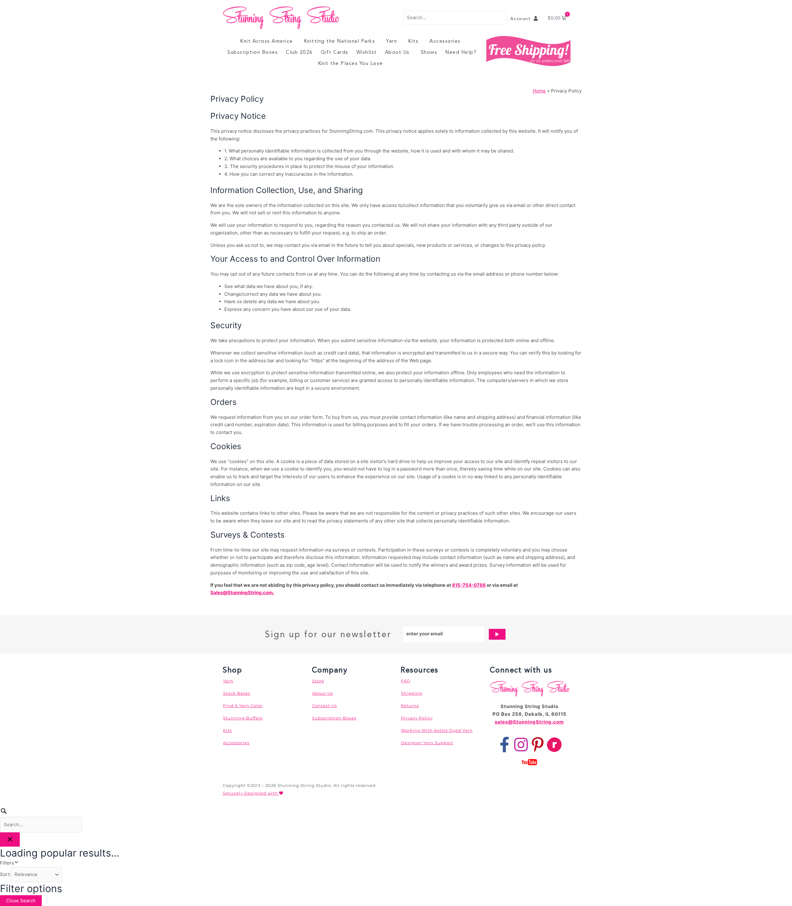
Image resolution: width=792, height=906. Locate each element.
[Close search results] (10, 839)
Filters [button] (15, 862)
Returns (410, 705)
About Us (397, 52)
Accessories (445, 41)
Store (318, 680)
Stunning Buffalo (243, 717)
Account (522, 18)
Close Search (21, 901)
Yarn (391, 41)
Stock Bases (236, 693)
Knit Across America (266, 41)
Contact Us (324, 705)
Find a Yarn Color (243, 705)
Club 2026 (299, 52)
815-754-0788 (469, 585)
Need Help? (460, 52)
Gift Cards (334, 52)
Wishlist (366, 52)
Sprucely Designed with (251, 793)
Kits (413, 41)
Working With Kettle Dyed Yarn (437, 730)
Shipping (411, 693)
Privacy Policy (417, 717)
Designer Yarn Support (427, 742)
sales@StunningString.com (529, 722)
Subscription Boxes (252, 52)
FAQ (406, 680)
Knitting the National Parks (339, 41)
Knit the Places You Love (350, 63)
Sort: (5, 874)
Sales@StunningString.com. (242, 592)
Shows (429, 52)
